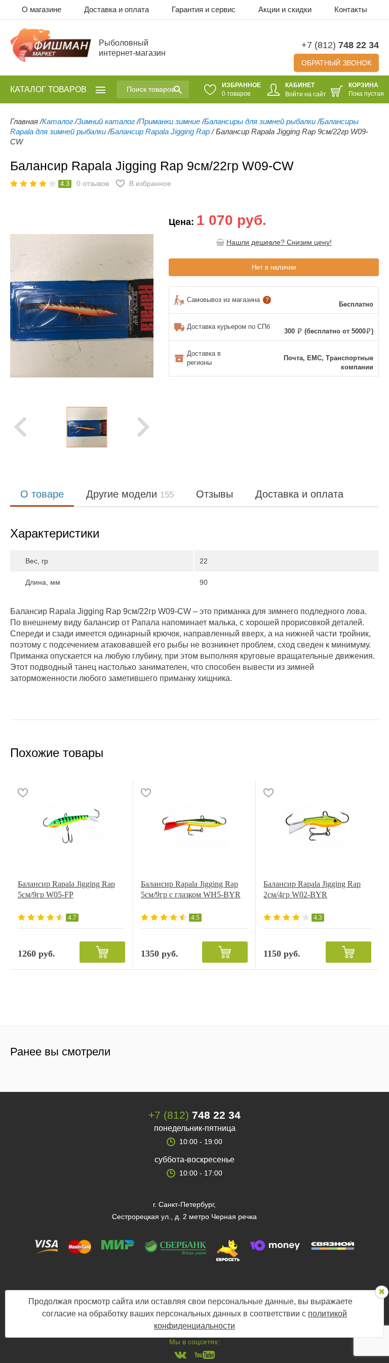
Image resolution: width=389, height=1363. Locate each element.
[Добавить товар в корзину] (102, 952)
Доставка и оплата (116, 9)
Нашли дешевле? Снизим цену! (279, 242)
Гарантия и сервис (204, 9)
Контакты (350, 9)
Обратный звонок (336, 63)
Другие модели (130, 494)
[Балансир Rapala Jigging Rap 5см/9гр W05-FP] (71, 825)
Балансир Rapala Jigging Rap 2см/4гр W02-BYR (312, 889)
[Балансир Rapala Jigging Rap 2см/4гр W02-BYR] (317, 825)
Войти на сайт (305, 94)
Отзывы (214, 494)
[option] (81, 427)
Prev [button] (20, 427)
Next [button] (143, 427)
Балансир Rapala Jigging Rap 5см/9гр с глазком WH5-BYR (191, 889)
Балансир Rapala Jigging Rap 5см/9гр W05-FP (66, 889)
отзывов (92, 183)
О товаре (42, 494)
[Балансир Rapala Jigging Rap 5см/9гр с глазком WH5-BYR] (194, 825)
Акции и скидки (285, 9)
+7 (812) (340, 45)
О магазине (41, 9)
